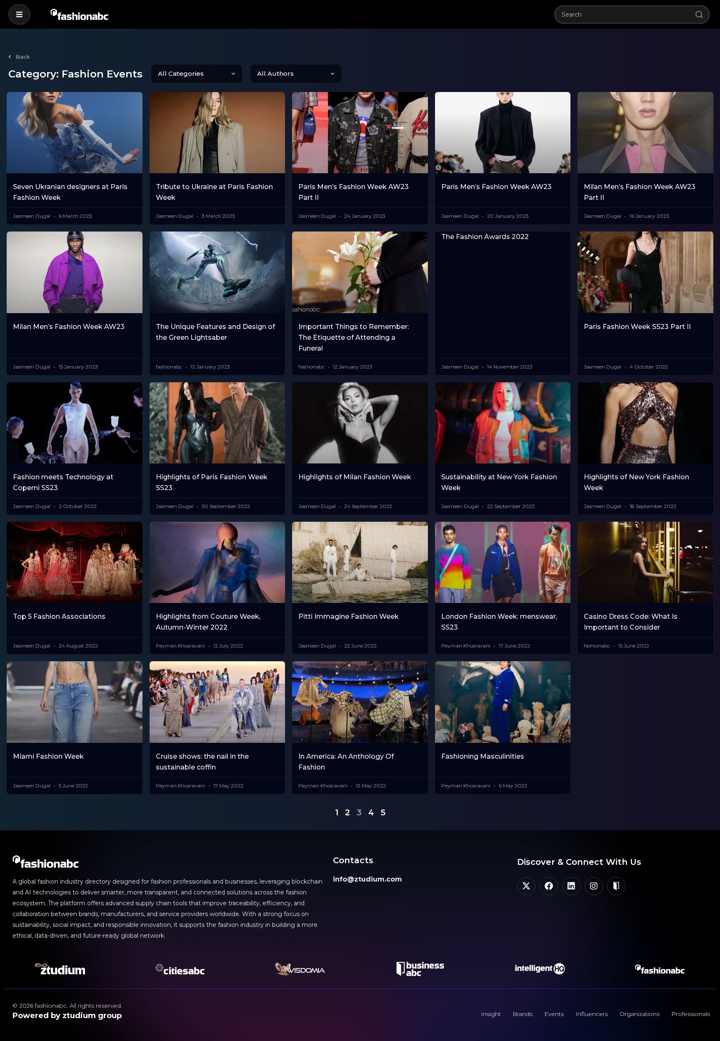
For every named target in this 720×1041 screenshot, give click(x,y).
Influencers (591, 1014)
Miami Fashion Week (48, 756)
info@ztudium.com (367, 879)
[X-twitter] (526, 886)
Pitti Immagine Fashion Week (348, 616)
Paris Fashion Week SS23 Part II (637, 327)
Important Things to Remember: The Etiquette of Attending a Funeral (353, 337)
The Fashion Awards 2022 (485, 237)
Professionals (690, 1014)
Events (554, 1014)
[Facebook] (549, 886)
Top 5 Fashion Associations (59, 616)
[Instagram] (594, 886)
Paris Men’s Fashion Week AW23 (496, 187)
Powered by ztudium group (67, 1015)
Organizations (640, 1014)
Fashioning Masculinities (482, 756)
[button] (19, 14)
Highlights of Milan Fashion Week (354, 477)
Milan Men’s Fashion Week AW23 (69, 327)
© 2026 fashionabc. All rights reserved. (67, 1005)
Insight (491, 1014)
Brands (522, 1014)
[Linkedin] (571, 886)
